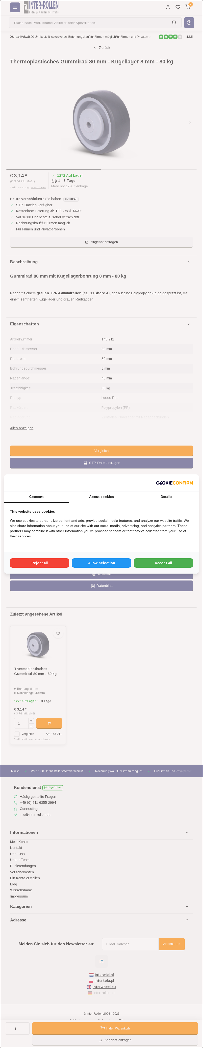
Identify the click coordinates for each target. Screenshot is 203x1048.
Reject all (39, 563)
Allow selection (101, 563)
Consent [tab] (36, 497)
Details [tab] (166, 497)
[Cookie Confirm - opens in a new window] (174, 482)
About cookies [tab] (101, 497)
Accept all (163, 563)
